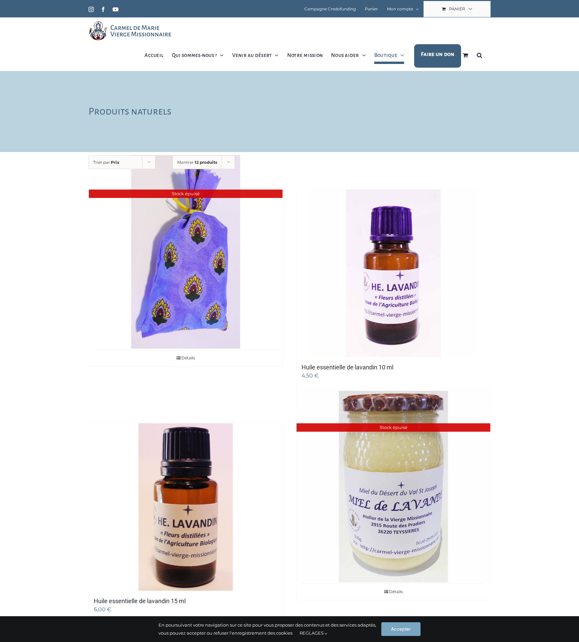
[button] (479, 55)
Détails (188, 357)
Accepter (401, 629)
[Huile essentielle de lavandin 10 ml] (393, 273)
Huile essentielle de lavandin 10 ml (347, 367)
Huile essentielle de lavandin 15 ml (140, 600)
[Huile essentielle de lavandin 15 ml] (185, 507)
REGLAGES (312, 633)
